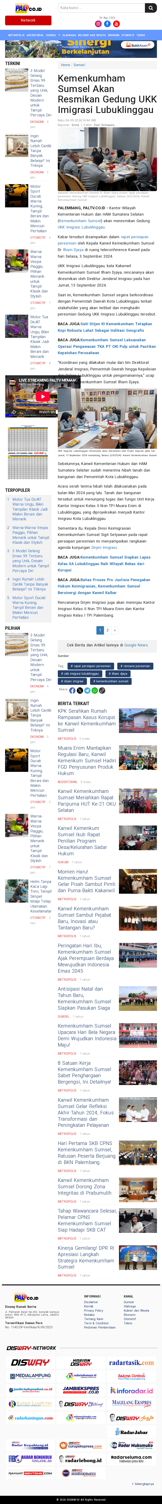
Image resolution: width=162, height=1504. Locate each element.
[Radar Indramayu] (81, 1376)
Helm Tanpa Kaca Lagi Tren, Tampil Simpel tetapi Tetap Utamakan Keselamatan (41, 896)
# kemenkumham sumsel (110, 681)
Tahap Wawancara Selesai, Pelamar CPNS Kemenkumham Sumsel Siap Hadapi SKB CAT (87, 1221)
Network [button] (28, 20)
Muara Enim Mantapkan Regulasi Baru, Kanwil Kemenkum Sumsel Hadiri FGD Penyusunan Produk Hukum (87, 761)
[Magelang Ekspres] (131, 1404)
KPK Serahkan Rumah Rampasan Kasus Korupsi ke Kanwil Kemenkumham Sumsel (87, 721)
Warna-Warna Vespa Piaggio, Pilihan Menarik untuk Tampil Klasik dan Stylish (39, 274)
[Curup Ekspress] (81, 1445)
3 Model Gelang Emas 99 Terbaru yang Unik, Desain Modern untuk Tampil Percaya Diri (40, 93)
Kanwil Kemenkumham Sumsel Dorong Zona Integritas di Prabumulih (84, 1187)
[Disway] (30, 1362)
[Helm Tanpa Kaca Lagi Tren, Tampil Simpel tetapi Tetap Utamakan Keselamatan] (16, 891)
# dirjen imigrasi (72, 681)
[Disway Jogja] (131, 1418)
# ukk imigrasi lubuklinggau (80, 674)
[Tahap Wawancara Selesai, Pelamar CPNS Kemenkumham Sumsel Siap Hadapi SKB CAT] (138, 1220)
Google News (136, 645)
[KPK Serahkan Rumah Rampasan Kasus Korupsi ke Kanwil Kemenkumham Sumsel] (138, 720)
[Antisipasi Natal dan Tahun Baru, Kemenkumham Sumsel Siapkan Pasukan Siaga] (138, 998)
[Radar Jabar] (131, 1431)
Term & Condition (96, 1323)
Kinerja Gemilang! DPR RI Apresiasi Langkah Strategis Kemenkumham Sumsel (86, 1258)
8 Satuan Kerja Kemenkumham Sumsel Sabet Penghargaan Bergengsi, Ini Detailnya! (84, 1073)
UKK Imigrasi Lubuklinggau (81, 227)
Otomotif (128, 35)
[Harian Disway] (81, 1362)
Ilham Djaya (73, 250)
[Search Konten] (150, 8)
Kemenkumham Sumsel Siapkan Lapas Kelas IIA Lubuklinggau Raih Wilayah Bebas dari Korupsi (104, 564)
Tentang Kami (93, 1319)
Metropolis (16, 35)
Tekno (140, 35)
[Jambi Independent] (30, 1390)
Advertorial (35, 35)
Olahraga (69, 35)
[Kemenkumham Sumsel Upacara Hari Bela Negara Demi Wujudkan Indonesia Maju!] (138, 1035)
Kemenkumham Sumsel (80, 221)
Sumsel (51, 35)
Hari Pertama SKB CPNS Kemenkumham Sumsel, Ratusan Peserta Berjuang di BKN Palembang (87, 1153)
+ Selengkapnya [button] (143, 1484)
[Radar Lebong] (81, 1459)
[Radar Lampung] (30, 1404)
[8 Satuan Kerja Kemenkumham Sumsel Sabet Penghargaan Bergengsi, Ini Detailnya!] (138, 1072)
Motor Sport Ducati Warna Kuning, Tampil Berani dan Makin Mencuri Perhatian (39, 209)
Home (65, 65)
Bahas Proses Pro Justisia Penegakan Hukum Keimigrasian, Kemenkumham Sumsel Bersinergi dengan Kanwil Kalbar (104, 586)
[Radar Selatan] (81, 1473)
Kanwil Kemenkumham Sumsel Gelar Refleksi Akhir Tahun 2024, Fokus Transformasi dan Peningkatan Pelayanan (86, 1113)
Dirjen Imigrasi (104, 548)
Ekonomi (113, 35)
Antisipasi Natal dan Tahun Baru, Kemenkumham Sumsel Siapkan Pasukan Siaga (84, 999)
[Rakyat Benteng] (30, 1473)
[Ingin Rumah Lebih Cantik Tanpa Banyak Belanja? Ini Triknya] (16, 145)
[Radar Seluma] (131, 1459)
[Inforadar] (131, 1390)
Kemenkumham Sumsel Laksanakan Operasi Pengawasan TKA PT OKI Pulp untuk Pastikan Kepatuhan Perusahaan (107, 346)
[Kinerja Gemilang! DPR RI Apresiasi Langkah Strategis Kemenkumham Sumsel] (138, 1257)
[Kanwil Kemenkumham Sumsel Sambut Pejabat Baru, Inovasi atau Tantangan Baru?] (138, 918)
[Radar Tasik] (131, 1362)
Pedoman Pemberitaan (100, 1327)
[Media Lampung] (30, 1376)
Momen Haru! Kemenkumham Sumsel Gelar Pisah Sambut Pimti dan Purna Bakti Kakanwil (86, 881)
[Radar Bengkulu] (30, 1459)
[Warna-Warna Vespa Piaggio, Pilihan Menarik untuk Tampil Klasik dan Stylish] (16, 261)
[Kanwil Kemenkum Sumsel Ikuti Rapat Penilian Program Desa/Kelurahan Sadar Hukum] (138, 837)
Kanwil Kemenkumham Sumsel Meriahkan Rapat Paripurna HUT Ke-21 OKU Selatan (87, 801)
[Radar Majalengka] (81, 1418)
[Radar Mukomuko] (131, 1445)
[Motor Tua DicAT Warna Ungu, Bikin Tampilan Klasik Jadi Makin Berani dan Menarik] (16, 326)
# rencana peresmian (135, 666)
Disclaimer (91, 1302)
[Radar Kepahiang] (30, 1445)
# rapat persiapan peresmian (91, 666)
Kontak (88, 1306)
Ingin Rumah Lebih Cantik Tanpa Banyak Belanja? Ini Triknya (40, 151)
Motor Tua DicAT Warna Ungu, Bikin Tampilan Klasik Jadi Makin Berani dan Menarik (39, 336)
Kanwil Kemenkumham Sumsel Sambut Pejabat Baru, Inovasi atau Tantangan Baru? (84, 918)
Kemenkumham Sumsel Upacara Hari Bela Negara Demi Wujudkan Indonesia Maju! (87, 1036)
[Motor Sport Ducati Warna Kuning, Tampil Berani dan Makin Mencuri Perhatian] (16, 195)
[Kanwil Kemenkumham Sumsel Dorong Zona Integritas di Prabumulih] (138, 1190)
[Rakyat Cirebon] (131, 1376)
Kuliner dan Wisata (92, 35)
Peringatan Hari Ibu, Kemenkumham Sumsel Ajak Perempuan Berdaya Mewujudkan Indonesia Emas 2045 (86, 958)
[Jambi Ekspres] (81, 1390)
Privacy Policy (93, 1310)
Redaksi (89, 1315)
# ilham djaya (118, 674)
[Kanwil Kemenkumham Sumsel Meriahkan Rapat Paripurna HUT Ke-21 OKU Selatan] (138, 801)
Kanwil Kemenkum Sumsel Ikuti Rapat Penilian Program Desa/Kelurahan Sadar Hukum (82, 841)
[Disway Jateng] (81, 1404)
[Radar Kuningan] (30, 1418)
